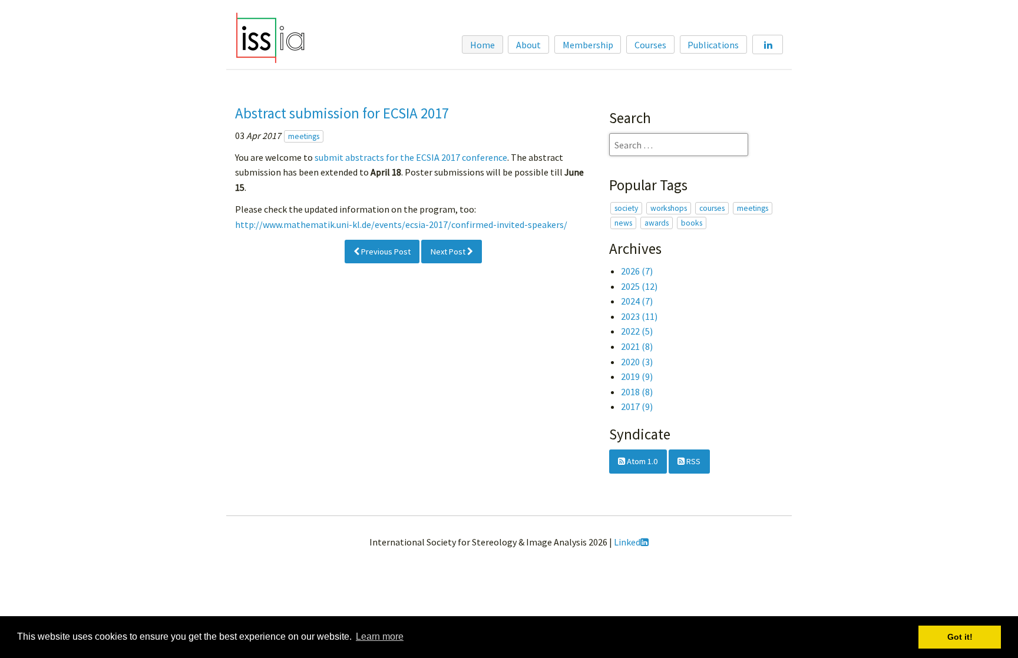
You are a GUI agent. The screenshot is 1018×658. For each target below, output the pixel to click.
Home (482, 45)
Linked (627, 542)
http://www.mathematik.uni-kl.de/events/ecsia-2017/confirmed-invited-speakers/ (401, 224)
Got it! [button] (960, 637)
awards (656, 223)
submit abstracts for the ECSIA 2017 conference (411, 157)
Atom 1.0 (641, 461)
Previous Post (385, 251)
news (623, 223)
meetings (303, 136)
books (691, 223)
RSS (692, 461)
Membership (588, 45)
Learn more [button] (380, 636)
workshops (668, 208)
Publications (713, 45)
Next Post (449, 251)
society (626, 208)
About (528, 45)
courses (712, 208)
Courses (650, 45)
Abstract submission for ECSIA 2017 (342, 113)
